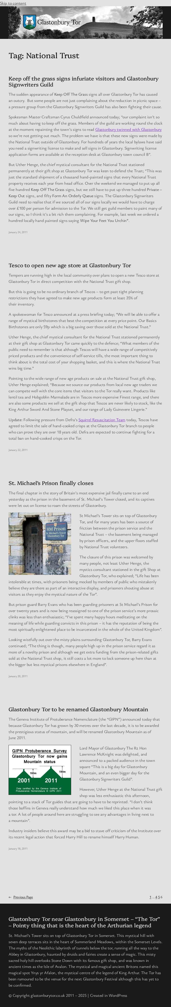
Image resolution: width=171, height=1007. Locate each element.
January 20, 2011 (18, 676)
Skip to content (13, 3)
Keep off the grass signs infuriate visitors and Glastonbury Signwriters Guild (84, 81)
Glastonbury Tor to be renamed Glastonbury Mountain (78, 709)
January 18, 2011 (18, 848)
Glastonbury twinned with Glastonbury (128, 129)
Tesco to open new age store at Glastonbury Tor (70, 265)
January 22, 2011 (18, 450)
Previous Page (21, 896)
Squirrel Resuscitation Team (101, 419)
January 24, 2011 (18, 232)
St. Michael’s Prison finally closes (51, 483)
